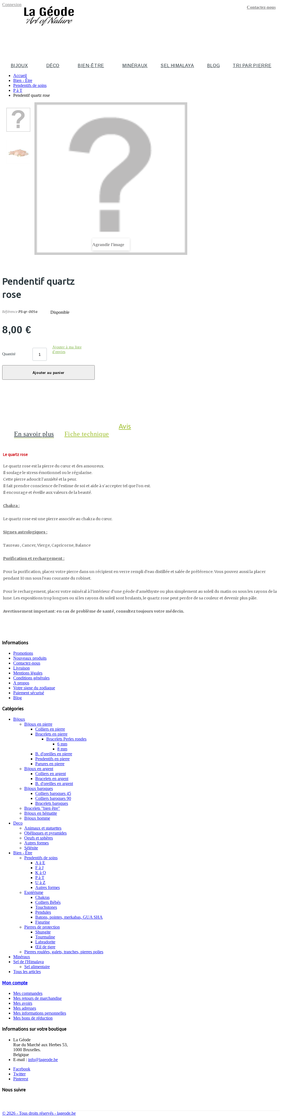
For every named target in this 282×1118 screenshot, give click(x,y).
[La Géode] (49, 28)
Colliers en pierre (50, 729)
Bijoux (19, 65)
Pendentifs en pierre (52, 758)
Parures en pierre (49, 763)
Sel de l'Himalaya (28, 961)
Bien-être (91, 65)
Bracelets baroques (51, 803)
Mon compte (15, 982)
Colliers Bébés (48, 902)
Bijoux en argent (38, 768)
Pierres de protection (42, 927)
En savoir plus (34, 433)
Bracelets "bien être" (42, 808)
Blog (213, 65)
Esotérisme (33, 892)
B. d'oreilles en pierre (53, 753)
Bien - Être (22, 852)
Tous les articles (27, 971)
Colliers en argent (50, 773)
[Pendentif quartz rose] (18, 120)
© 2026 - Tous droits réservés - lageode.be (39, 1113)
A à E (40, 862)
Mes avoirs (22, 1003)
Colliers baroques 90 (53, 798)
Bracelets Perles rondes (66, 739)
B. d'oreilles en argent (54, 783)
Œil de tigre (45, 946)
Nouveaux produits (30, 658)
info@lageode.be (43, 1059)
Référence (10, 312)
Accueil (20, 75)
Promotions (23, 653)
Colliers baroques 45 (53, 793)
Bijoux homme (37, 818)
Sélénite (31, 848)
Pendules (43, 912)
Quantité (8, 354)
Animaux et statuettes (42, 828)
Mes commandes (27, 993)
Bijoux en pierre (38, 724)
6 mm (62, 744)
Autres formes (36, 843)
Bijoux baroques (38, 788)
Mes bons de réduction (33, 1018)
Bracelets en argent (51, 778)
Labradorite (45, 942)
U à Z (40, 882)
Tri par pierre (252, 65)
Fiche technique (86, 433)
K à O (40, 872)
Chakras (42, 897)
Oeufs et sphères (38, 838)
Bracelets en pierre (51, 734)
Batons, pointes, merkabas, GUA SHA (69, 917)
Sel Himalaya (177, 65)
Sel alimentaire (37, 966)
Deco (18, 823)
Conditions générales (31, 678)
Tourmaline (45, 937)
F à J (39, 867)
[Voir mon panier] (277, 37)
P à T (39, 877)
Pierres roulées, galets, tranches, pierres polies (63, 951)
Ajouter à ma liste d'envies (67, 349)
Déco (53, 65)
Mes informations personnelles (39, 1013)
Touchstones (46, 907)
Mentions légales (27, 673)
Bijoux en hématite (40, 813)
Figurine (42, 922)
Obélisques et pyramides (45, 833)
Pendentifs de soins (41, 857)
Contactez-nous (261, 7)
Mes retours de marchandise (37, 998)
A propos (21, 683)
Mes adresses (24, 1008)
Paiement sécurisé (28, 692)
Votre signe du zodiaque (34, 687)
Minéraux (135, 65)
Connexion (11, 4)
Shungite (43, 932)
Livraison (21, 668)
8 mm (62, 749)
